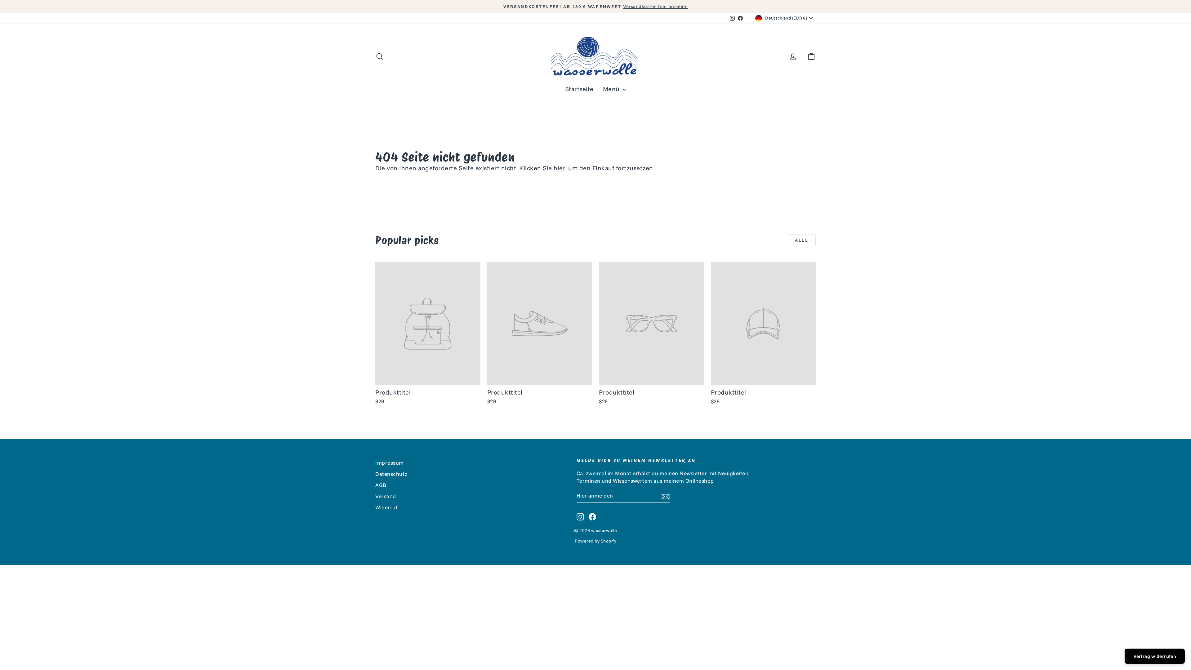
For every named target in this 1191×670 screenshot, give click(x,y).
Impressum (389, 462)
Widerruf (386, 507)
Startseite (579, 89)
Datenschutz (391, 474)
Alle (802, 240)
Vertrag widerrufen (1154, 656)
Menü (612, 89)
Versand (385, 496)
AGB (380, 485)
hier (559, 168)
